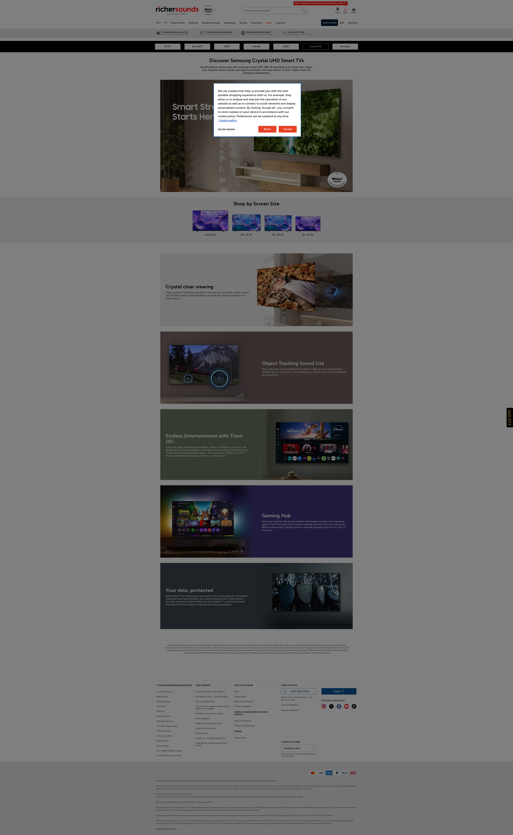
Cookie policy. (228, 120)
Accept (288, 129)
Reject (267, 129)
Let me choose (226, 129)
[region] (257, 110)
